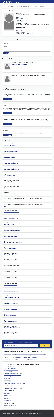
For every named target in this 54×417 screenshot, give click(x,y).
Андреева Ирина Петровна (10, 315)
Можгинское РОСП (8, 385)
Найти (45, 345)
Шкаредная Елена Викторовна (10, 285)
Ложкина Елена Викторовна (10, 248)
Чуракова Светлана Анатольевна (11, 273)
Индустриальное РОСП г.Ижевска (11, 370)
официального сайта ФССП (26, 414)
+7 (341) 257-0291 (19, 30)
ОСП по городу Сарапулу (9, 390)
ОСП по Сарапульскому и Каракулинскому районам (14, 386)
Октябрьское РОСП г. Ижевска (10, 371)
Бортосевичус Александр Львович (11, 212)
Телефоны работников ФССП (10, 342)
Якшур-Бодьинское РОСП (9, 396)
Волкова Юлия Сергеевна (9, 224)
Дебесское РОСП (7, 366)
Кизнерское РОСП (7, 380)
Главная (4, 6)
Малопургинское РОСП (8, 391)
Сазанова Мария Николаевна (10, 181)
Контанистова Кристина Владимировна (13, 242)
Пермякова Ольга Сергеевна (10, 260)
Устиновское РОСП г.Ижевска (10, 368)
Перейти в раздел (7, 99)
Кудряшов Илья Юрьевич (9, 206)
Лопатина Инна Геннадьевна (18, 76)
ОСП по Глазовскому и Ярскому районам (12, 375)
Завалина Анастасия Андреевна (11, 303)
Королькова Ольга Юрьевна (10, 175)
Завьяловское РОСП (8, 376)
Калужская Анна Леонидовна (10, 236)
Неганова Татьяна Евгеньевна (10, 321)
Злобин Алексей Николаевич (10, 145)
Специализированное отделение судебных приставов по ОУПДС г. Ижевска (19, 355)
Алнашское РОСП (7, 407)
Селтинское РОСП (7, 393)
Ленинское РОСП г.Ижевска (9, 403)
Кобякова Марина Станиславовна (19, 64)
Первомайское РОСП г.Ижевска (10, 405)
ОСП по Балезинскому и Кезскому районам (13, 373)
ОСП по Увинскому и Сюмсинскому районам (13, 388)
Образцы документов (8, 88)
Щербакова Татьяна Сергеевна (10, 309)
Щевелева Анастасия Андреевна (11, 291)
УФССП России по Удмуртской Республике (16, 6)
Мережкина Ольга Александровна (11, 254)
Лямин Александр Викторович (11, 151)
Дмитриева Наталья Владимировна (12, 230)
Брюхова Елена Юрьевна (9, 157)
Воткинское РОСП (30, 6)
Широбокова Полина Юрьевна (10, 333)
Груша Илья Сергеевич (9, 200)
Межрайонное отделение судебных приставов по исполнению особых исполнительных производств (25, 354)
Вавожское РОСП (7, 398)
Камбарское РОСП (7, 400)
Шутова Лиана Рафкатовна (10, 187)
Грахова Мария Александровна (11, 163)
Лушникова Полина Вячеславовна (11, 297)
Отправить (6, 53)
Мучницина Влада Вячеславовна (11, 169)
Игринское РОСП (7, 378)
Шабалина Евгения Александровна (11, 279)
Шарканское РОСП (8, 395)
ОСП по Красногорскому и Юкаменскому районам (14, 383)
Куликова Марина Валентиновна (11, 193)
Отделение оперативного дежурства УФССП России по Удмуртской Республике (20, 359)
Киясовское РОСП (7, 381)
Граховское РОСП (7, 402)
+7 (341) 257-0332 (19, 18)
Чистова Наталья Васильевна (10, 266)
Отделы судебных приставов (25, 342)
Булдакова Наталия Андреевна (11, 218)
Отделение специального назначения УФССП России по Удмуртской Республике (20, 357)
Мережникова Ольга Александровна (12, 327)
